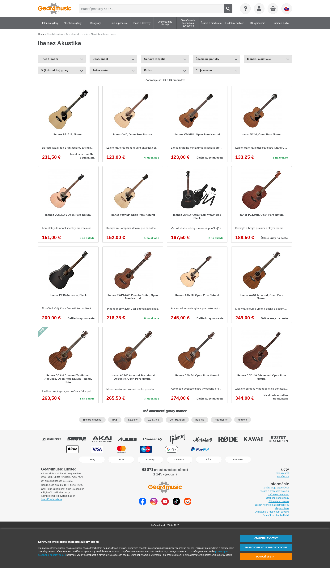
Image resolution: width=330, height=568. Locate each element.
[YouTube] (165, 504)
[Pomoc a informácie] (245, 8)
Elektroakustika (92, 419)
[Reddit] (187, 504)
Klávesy (150, 459)
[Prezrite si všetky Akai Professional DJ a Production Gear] (104, 439)
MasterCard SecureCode (230, 449)
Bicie (121, 459)
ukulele (242, 419)
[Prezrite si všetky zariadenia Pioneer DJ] (155, 439)
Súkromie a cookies (279, 501)
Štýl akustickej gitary (54, 70)
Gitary (92, 459)
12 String (153, 419)
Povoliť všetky (266, 556)
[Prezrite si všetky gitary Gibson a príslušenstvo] (180, 439)
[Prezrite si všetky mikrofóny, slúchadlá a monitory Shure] (79, 439)
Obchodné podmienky (277, 498)
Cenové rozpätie (154, 58)
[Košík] (273, 8)
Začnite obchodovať (278, 494)
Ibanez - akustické (259, 58)
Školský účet (282, 473)
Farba (148, 70)
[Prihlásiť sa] (259, 8)
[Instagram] (154, 504)
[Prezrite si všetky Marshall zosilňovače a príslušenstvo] (205, 439)
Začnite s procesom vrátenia (274, 491)
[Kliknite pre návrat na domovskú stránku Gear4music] (54, 8)
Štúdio (208, 459)
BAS (114, 419)
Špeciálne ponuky (207, 58)
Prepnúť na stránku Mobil (276, 515)
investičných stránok (51, 499)
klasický (133, 419)
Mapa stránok (282, 508)
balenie (199, 419)
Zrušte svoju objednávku (276, 487)
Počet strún (100, 70)
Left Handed (177, 419)
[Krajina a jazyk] (286, 8)
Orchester (180, 459)
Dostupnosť (100, 58)
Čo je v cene (204, 70)
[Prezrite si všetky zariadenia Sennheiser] (54, 439)
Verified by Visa (257, 449)
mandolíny (221, 419)
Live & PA (238, 459)
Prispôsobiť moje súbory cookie (266, 547)
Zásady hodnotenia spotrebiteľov (272, 505)
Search (228, 8)
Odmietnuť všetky (266, 538)
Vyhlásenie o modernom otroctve (272, 511)
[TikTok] (176, 504)
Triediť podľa (49, 58)
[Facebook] (142, 504)
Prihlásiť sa (283, 476)
